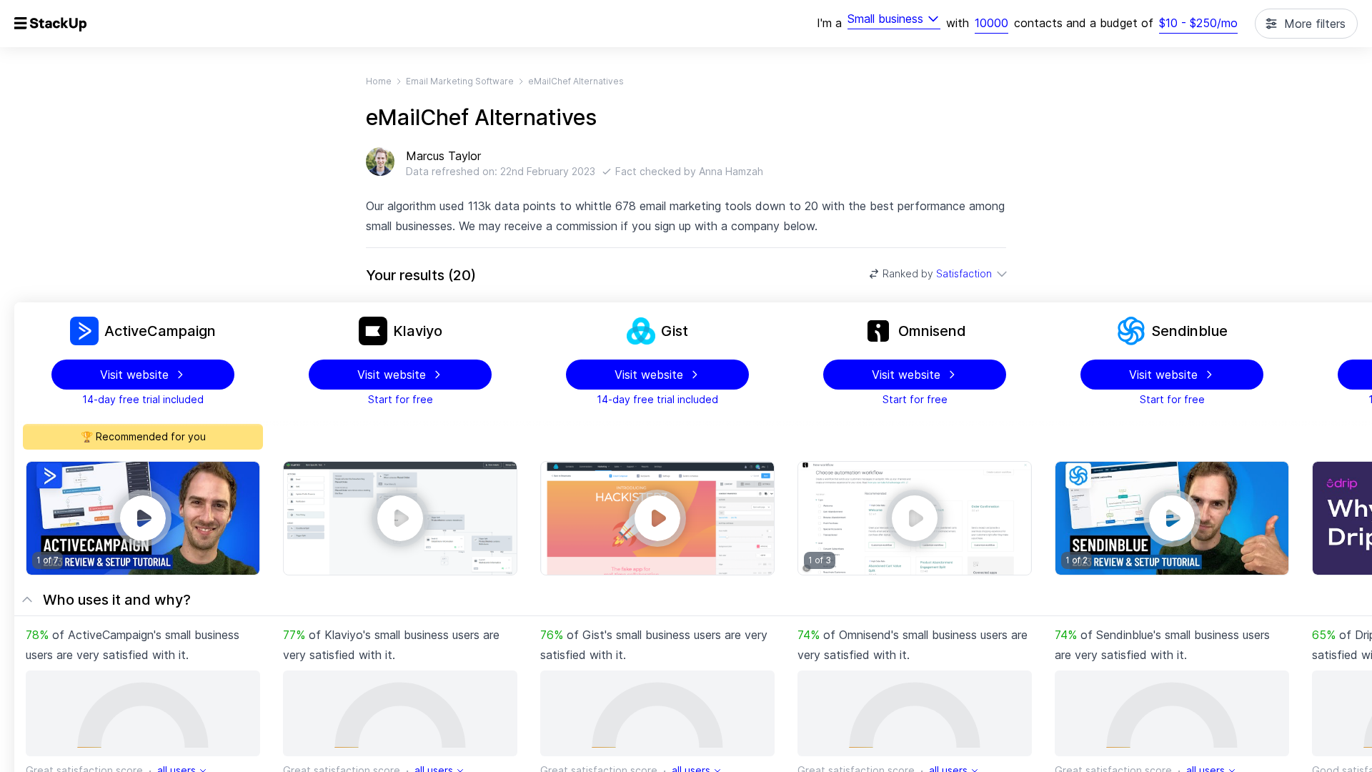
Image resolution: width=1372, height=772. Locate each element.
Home (379, 81)
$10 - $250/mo (1198, 23)
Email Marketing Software (460, 81)
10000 (991, 23)
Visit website (134, 374)
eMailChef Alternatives (576, 81)
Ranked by (937, 273)
